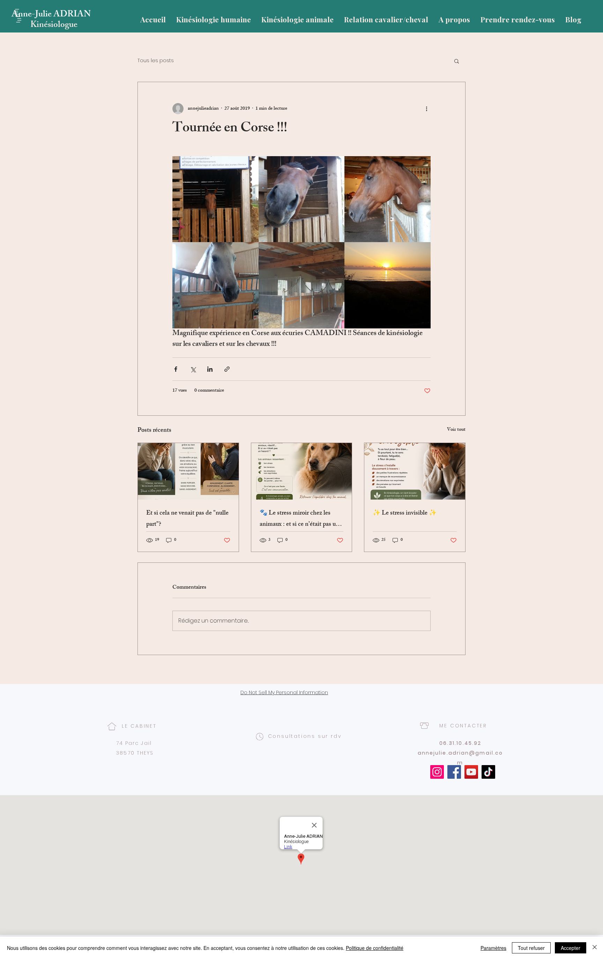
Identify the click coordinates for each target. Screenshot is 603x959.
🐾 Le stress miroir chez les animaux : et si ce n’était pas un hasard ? (299, 519)
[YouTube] (471, 772)
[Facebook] (454, 772)
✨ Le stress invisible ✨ (405, 513)
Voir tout (456, 430)
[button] (456, 61)
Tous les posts (155, 60)
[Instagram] (437, 772)
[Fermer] (594, 947)
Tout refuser (531, 947)
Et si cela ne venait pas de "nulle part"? (187, 519)
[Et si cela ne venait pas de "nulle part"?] (188, 471)
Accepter (570, 947)
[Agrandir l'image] (215, 199)
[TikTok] (488, 772)
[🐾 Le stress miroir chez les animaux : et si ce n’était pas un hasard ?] (301, 471)
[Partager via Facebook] (175, 369)
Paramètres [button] (493, 947)
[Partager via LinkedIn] (210, 369)
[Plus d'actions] (426, 108)
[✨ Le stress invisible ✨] (414, 471)
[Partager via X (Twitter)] (192, 369)
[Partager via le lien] (227, 369)
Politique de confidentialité (374, 947)
